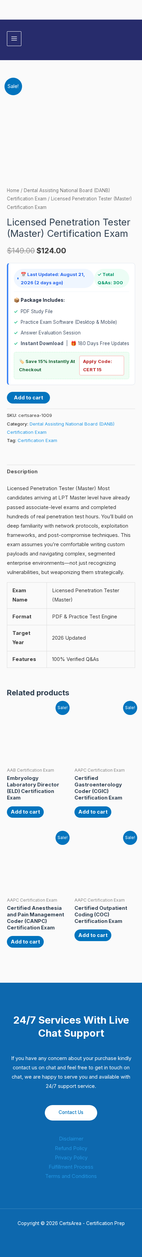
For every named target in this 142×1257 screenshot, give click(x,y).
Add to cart (28, 398)
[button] (132, 38)
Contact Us (71, 1112)
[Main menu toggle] (14, 38)
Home (13, 190)
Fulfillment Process (71, 1167)
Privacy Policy (71, 1158)
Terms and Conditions (71, 1176)
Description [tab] (22, 471)
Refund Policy (71, 1148)
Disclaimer (71, 1139)
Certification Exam (37, 440)
